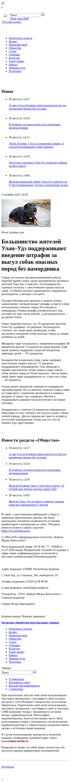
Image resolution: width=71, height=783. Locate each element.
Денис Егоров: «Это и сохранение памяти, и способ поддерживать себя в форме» (36, 145)
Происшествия (18, 44)
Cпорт (13, 51)
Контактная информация (24, 685)
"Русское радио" (11, 21)
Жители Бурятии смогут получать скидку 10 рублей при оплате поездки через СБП (36, 487)
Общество (15, 48)
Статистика (16, 689)
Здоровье (14, 54)
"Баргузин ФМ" (19, 18)
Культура (14, 57)
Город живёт (16, 61)
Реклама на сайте (19, 682)
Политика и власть (20, 38)
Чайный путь (17, 67)
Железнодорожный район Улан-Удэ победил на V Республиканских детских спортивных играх (38, 183)
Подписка (7, 766)
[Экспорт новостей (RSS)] (35, 28)
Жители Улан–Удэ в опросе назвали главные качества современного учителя (36, 503)
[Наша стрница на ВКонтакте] (35, 25)
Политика (15, 71)
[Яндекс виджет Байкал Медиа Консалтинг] (35, 32)
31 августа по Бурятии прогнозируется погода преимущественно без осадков (37, 107)
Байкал (13, 64)
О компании (16, 679)
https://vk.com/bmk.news (15, 530)
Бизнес (13, 41)
